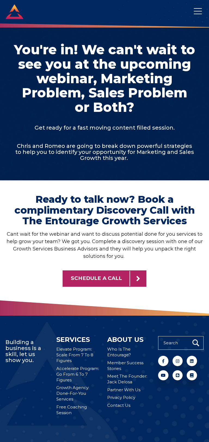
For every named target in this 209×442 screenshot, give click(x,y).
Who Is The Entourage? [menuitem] (119, 352)
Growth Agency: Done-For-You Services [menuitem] (72, 393)
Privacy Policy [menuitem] (121, 397)
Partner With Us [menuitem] (123, 389)
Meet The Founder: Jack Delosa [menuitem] (127, 379)
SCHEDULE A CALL (96, 278)
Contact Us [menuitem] (118, 405)
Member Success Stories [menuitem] (125, 365)
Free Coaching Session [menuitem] (71, 409)
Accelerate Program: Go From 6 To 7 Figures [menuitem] (77, 374)
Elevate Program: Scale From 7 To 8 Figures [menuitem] (74, 355)
